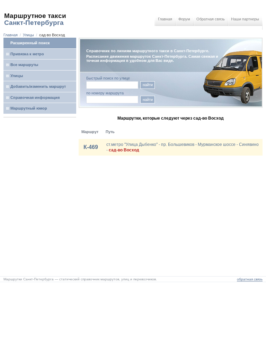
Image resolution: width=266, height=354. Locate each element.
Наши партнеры (245, 19)
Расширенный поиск (30, 43)
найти (148, 85)
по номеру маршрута (105, 93)
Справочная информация (35, 97)
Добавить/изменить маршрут (38, 86)
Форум (184, 19)
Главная (165, 19)
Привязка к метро (27, 54)
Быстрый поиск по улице (108, 78)
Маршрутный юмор (28, 108)
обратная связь (250, 279)
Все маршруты (24, 65)
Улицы (28, 35)
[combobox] (112, 99)
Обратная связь (210, 19)
